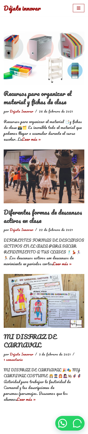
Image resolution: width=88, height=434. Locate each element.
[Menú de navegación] (78, 8)
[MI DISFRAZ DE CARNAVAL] (44, 301)
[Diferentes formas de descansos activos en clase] (44, 176)
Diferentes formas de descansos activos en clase (43, 216)
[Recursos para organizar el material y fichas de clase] (44, 58)
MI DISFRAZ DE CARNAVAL (30, 340)
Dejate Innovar (21, 111)
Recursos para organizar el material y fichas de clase (38, 97)
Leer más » (31, 139)
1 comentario (13, 359)
